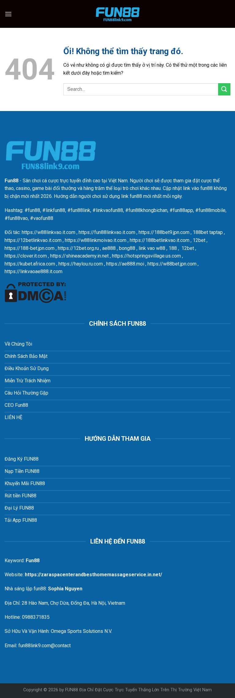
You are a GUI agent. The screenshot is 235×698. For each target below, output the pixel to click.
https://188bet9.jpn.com (164, 232)
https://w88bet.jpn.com (171, 264)
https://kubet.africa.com (30, 264)
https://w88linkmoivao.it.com (95, 240)
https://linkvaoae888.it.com (33, 271)
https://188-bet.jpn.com (29, 248)
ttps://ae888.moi (126, 264)
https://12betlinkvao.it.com (33, 240)
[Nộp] (224, 89)
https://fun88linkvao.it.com (107, 232)
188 (173, 248)
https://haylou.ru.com (80, 264)
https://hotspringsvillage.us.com (146, 256)
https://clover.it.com (26, 256)
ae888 (109, 248)
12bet (199, 240)
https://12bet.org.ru (78, 248)
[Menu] (8, 13)
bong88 (127, 248)
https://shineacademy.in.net (79, 256)
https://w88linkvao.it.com (48, 232)
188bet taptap (208, 232)
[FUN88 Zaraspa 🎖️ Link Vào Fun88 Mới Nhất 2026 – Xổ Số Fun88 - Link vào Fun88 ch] (117, 14)
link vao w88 (152, 248)
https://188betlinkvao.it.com (159, 240)
